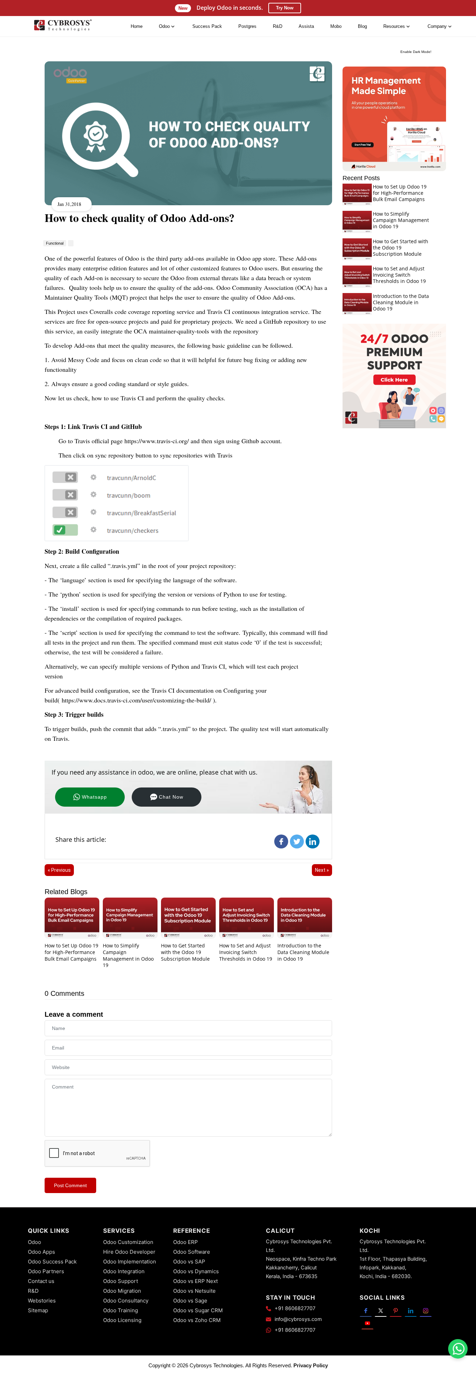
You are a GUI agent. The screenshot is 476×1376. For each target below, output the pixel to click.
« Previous (59, 870)
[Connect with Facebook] (366, 1310)
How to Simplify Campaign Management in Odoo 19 (128, 955)
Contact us (41, 1281)
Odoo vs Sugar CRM (198, 1310)
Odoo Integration (124, 1271)
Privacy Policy (310, 1365)
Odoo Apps (41, 1251)
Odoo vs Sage (190, 1300)
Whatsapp (94, 797)
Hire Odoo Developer (129, 1251)
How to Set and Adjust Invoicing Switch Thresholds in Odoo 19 (245, 952)
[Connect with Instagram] (426, 1310)
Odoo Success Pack (52, 1261)
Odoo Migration (122, 1290)
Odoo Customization (128, 1242)
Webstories (42, 1300)
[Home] (63, 26)
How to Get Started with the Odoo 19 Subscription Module (185, 952)
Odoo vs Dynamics (196, 1271)
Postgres (247, 26)
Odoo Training (120, 1310)
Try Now (284, 7)
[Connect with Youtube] (367, 1323)
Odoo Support (120, 1281)
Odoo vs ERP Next (195, 1281)
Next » (322, 870)
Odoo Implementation (129, 1261)
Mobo (335, 26)
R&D (277, 26)
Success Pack (207, 26)
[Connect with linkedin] (411, 1310)
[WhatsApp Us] (458, 1349)
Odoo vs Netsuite (194, 1290)
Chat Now (171, 797)
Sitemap (38, 1310)
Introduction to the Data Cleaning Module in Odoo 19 (303, 952)
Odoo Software (191, 1251)
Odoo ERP (185, 1242)
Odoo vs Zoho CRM (197, 1320)
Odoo (34, 1242)
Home (137, 26)
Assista (306, 26)
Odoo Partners (46, 1271)
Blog (362, 26)
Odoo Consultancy (125, 1300)
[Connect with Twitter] (381, 1310)
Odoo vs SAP (189, 1261)
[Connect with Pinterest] (396, 1310)
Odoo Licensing (122, 1320)
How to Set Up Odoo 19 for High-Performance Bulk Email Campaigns (71, 952)
